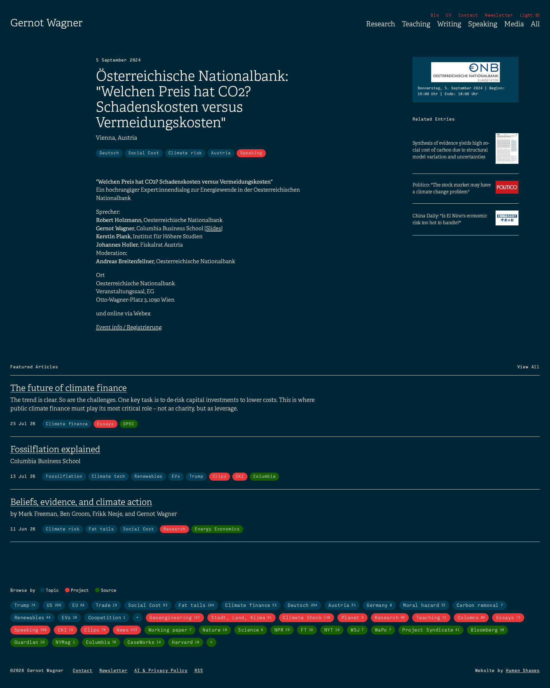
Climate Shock (306, 618)
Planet (352, 618)
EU (78, 606)
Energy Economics (217, 529)
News (127, 630)
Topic (52, 591)
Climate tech (108, 477)
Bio (435, 15)
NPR (282, 630)
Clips (220, 477)
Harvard (185, 642)
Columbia (264, 477)
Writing (449, 24)
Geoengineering (175, 618)
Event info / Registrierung (129, 327)
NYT (331, 630)
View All (528, 367)
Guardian (29, 642)
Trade (106, 606)
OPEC (128, 424)
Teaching (416, 24)
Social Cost (143, 153)
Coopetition (106, 618)
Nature (215, 630)
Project (80, 591)
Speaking (482, 24)
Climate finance (67, 424)
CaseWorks (144, 642)
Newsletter (499, 15)
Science (250, 630)
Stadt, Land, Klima (241, 618)
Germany (379, 606)
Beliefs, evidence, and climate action (81, 502)
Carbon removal (480, 606)
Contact (468, 15)
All (535, 24)
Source (108, 591)
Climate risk (185, 153)
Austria (221, 153)
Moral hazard (424, 606)
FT (307, 630)
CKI (240, 477)
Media (514, 24)
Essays (105, 424)
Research (380, 24)
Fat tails (101, 529)
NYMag (65, 642)
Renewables (148, 477)
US (54, 606)
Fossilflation (64, 477)
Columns (471, 618)
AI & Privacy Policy (161, 671)
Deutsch (109, 153)
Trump (196, 477)
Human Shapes (523, 671)
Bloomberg (487, 630)
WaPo (383, 630)
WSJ (357, 630)
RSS (199, 671)
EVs (176, 477)
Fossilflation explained (55, 449)
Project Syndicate (430, 630)
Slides (213, 228)
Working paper (170, 630)
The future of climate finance (68, 388)
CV (449, 15)
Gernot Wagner (46, 22)
